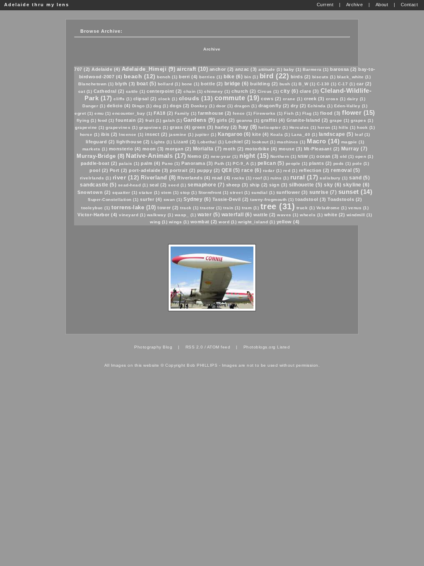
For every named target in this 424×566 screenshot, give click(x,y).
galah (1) (172, 120)
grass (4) (180, 127)
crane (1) (293, 99)
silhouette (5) (306, 185)
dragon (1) (245, 106)
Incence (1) (131, 134)
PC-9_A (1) (244, 163)
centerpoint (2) (164, 91)
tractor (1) (211, 208)
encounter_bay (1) (132, 113)
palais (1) (129, 163)
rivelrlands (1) (95, 178)
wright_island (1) (256, 222)
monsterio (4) (125, 148)
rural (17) (304, 177)
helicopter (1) (273, 127)
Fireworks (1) (268, 113)
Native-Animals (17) (156, 155)
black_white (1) (354, 77)
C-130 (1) (327, 84)
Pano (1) (171, 163)
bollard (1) (169, 84)
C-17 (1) (346, 84)
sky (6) (333, 185)
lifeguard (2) (100, 141)
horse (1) (90, 134)
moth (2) (233, 148)
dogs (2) (180, 105)
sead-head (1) (133, 185)
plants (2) (320, 163)
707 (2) (82, 69)
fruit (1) (153, 120)
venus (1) (358, 208)
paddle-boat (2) (99, 163)
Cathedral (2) (109, 91)
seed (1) (177, 185)
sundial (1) (263, 192)
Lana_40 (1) (305, 134)
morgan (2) (178, 148)
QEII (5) (231, 170)
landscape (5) (336, 134)
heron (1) (327, 127)
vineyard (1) (132, 215)
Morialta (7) (207, 149)
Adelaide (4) (106, 69)
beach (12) (140, 76)
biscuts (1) (324, 77)
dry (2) (298, 105)
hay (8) (247, 127)
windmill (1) (359, 215)
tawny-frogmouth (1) (272, 199)
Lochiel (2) (238, 141)
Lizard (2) (184, 141)
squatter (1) (124, 192)
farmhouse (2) (214, 113)
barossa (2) (343, 69)
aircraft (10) (192, 69)
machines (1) (291, 142)
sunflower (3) (292, 192)
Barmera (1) (316, 69)
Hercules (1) (302, 127)
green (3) (203, 127)
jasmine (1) (181, 134)
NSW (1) (306, 156)
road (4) (221, 177)
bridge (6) (236, 84)
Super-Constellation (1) (113, 199)
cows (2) (271, 98)
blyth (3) (125, 83)
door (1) (224, 106)
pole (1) (360, 163)
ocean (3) (327, 156)
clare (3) (309, 91)
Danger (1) (93, 106)
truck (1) (305, 208)
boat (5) (146, 84)
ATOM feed (219, 347)
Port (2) (119, 170)
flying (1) (86, 120)
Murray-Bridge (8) (101, 156)
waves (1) (288, 215)
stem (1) (170, 192)
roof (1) (261, 178)
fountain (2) (130, 120)
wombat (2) (203, 221)
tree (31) (277, 206)
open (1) (364, 156)
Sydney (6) (197, 199)
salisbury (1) (334, 178)
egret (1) (84, 113)
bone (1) (191, 84)
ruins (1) (279, 178)
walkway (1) (160, 215)
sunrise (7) (323, 192)
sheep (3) (237, 184)
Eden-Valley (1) (351, 106)
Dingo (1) (142, 106)
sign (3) (278, 184)
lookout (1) (264, 142)
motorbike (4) (261, 148)
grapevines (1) (121, 127)
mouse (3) (291, 148)
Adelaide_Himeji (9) (149, 69)
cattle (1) (135, 91)
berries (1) (210, 77)
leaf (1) (362, 134)
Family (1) (186, 113)
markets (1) (95, 149)
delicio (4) (119, 105)
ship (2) (259, 184)
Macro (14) (323, 141)
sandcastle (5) (98, 185)
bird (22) (274, 76)
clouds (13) (196, 98)
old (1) (347, 156)
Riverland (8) (158, 177)
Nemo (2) (198, 156)
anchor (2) (222, 69)
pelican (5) (271, 163)
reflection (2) (314, 170)
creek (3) (314, 98)
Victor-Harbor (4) (97, 214)
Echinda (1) (320, 106)
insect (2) (156, 134)
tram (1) (250, 208)
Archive (212, 49)
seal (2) (158, 184)
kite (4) (260, 134)
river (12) (126, 177)
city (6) (289, 91)
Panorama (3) (197, 163)
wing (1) (158, 222)
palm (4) (150, 163)
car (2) (364, 83)
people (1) (297, 163)
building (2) (264, 83)
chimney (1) (217, 91)
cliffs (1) (122, 99)
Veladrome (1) (331, 208)
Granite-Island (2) (307, 120)
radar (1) (272, 170)
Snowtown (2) (94, 192)
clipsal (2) (145, 98)
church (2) (243, 91)
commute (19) (237, 98)
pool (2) (98, 170)
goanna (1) (248, 120)
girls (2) (226, 120)
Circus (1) (268, 91)
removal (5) (345, 170)
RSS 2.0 (194, 347)
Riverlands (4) (193, 177)
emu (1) (102, 113)
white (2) (334, 214)
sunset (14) (355, 191)
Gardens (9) (199, 120)
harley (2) (226, 127)
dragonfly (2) (273, 105)
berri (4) (188, 76)
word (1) (227, 222)
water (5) (209, 215)
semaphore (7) (206, 185)
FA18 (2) (163, 113)
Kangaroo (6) (234, 134)
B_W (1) (307, 84)
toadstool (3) (310, 199)
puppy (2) (208, 170)
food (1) (106, 120)
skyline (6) (356, 185)
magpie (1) (352, 142)
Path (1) (222, 163)
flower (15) (358, 112)
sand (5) (359, 178)
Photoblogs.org (259, 347)
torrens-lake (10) (133, 207)
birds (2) (301, 76)
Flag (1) (310, 113)
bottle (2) (212, 83)
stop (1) (188, 192)
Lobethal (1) (211, 142)
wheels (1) (311, 215)
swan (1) (173, 199)
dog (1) (161, 106)
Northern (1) (283, 156)
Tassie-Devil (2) (230, 199)
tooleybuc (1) (95, 208)
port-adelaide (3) (149, 170)
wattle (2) (264, 214)
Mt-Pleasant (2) (322, 148)
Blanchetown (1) (96, 84)
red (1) (290, 170)
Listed (283, 347)
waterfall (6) (237, 215)
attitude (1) (270, 69)
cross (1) (336, 99)
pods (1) (342, 163)
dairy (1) (356, 99)
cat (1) (85, 91)
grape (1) (339, 120)
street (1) (240, 192)
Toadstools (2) (345, 199)
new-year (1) (224, 156)
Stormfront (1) (213, 192)
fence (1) (242, 113)
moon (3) (153, 148)
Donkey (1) (202, 106)
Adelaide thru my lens (36, 4)
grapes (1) (362, 120)
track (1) (189, 208)
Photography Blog (153, 347)
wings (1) (179, 222)
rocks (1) (242, 178)
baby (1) (292, 69)
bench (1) (167, 77)
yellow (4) (288, 221)
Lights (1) (161, 142)
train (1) (232, 208)
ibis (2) (109, 134)
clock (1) (168, 99)
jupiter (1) (206, 134)
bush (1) (288, 84)
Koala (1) (280, 134)
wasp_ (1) (185, 215)
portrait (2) (182, 170)
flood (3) (330, 113)
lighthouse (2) (133, 141)
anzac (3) (246, 69)
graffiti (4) (273, 120)
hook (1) (366, 127)
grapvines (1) (154, 127)
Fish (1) (292, 113)
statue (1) (149, 192)
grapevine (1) (89, 127)
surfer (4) (151, 199)
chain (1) (193, 91)
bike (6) (233, 77)
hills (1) (347, 127)
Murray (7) (354, 149)
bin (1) (251, 77)
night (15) (254, 155)
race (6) (251, 170)
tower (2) (168, 207)
